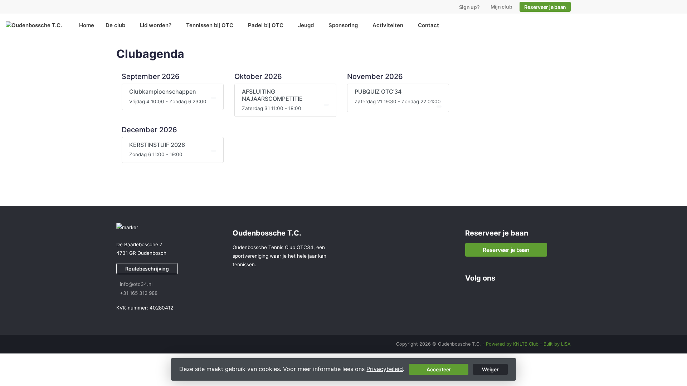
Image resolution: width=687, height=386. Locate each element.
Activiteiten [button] (387, 25)
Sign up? (469, 7)
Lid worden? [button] (155, 25)
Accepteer (439, 369)
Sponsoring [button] (343, 25)
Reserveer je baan (545, 7)
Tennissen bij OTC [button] (209, 25)
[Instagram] (483, 294)
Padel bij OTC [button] (265, 25)
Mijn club (501, 7)
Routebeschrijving (147, 269)
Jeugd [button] (306, 25)
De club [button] (115, 25)
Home (86, 25)
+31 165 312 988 (138, 293)
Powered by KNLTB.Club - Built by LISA (528, 344)
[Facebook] (471, 294)
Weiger (490, 369)
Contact (428, 25)
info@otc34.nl (136, 284)
